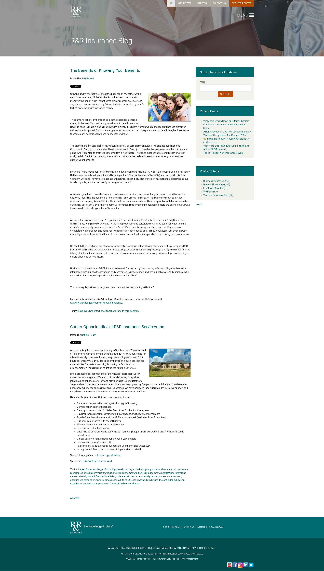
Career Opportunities (89, 469)
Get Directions (208, 548)
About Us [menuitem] (176, 527)
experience (76, 483)
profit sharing (108, 469)
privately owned (86, 476)
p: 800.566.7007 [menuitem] (216, 527)
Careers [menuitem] (201, 527)
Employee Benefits (88, 311)
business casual (110, 480)
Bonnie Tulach (88, 335)
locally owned (151, 476)
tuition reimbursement (147, 473)
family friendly (153, 480)
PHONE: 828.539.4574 (153, 554)
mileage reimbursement (130, 476)
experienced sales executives (85, 480)
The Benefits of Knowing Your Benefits (105, 70)
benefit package (107, 311)
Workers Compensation (218, 195)
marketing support (145, 469)
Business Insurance (216, 181)
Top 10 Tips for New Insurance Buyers (223, 153)
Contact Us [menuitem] (189, 527)
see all (199, 204)
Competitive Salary (106, 476)
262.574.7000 (192, 548)
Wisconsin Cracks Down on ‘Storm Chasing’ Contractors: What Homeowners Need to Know (226, 124)
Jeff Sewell (87, 78)
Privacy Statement (189, 559)
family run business (128, 483)
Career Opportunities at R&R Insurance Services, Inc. (117, 326)
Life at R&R (126, 480)
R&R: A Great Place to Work (98, 461)
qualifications (167, 473)
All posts (74, 498)
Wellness (210, 191)
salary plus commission (92, 473)
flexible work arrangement (120, 473)
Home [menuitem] (166, 527)
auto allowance (164, 469)
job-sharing (139, 480)
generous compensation (96, 483)
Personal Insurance (216, 184)
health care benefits (128, 311)
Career (113, 483)
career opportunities (109, 455)
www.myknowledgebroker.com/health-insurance (96, 302)
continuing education (173, 480)
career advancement (170, 476)
